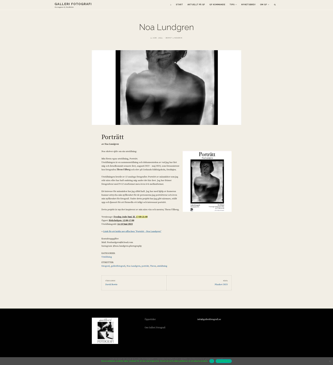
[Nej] (329, 361)
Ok (212, 361)
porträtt (145, 266)
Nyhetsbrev (248, 4)
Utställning (106, 257)
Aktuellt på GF (196, 4)
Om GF (263, 4)
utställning (162, 266)
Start (179, 4)
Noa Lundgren (133, 266)
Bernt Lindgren (174, 38)
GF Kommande (217, 4)
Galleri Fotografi (73, 4)
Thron (153, 266)
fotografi (105, 266)
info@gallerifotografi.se (209, 319)
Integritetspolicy (223, 361)
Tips (232, 4)
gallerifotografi (118, 266)
